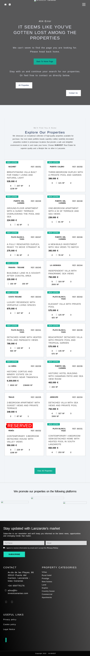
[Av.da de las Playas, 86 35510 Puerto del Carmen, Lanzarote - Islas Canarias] (5, 572)
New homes (47, 582)
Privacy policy (9, 619)
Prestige (45, 578)
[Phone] (10, 4)
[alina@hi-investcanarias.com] (5, 590)
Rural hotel (47, 575)
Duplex (45, 588)
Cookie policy (9, 624)
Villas (44, 572)
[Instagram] (12, 602)
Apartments (47, 597)
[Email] (5, 4)
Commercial (47, 594)
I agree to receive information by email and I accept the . (32, 548)
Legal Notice (9, 629)
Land (44, 585)
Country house (48, 591)
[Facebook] (6, 602)
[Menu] (84, 4)
